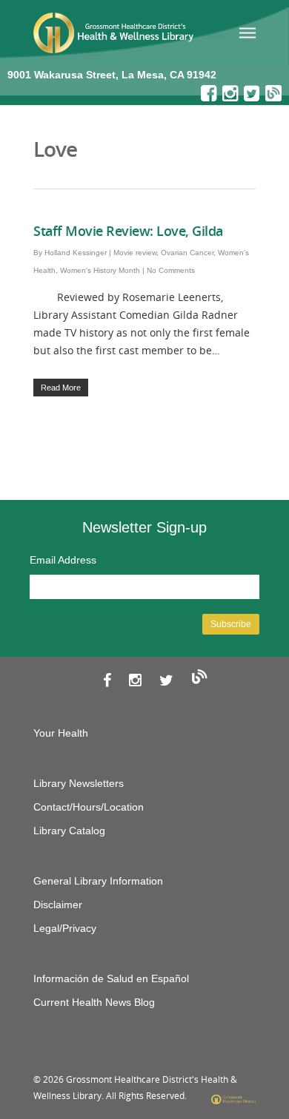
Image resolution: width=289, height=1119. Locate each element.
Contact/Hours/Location (88, 807)
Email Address (63, 560)
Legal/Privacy (64, 928)
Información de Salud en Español (111, 978)
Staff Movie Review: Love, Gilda (128, 231)
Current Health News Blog (94, 1002)
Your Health (60, 733)
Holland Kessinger (75, 253)
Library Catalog (69, 830)
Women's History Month (100, 270)
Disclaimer (57, 904)
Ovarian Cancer (187, 253)
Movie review (134, 253)
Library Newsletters (78, 783)
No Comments (171, 270)
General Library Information (98, 881)
